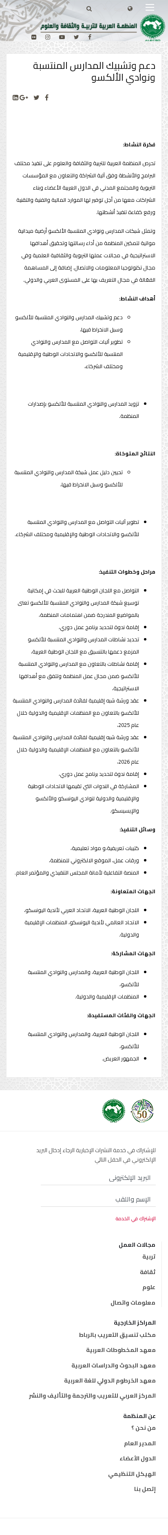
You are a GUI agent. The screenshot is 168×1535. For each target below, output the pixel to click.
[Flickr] (33, 37)
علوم (148, 1287)
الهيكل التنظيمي (132, 1473)
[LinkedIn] (15, 98)
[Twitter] (36, 98)
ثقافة (147, 1272)
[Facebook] (47, 98)
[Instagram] (47, 37)
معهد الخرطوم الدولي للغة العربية (110, 1380)
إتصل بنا (145, 1488)
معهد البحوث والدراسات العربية (113, 1365)
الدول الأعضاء (137, 1458)
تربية (148, 1256)
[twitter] (76, 37)
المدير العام (140, 1443)
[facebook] (89, 37)
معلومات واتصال (133, 1302)
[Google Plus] (24, 98)
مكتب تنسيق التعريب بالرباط (117, 1334)
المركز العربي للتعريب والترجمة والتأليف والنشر (92, 1395)
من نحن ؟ (143, 1427)
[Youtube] (62, 37)
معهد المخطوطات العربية (121, 1349)
